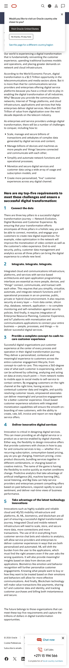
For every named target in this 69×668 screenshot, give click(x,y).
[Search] (43, 6)
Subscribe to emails (13, 648)
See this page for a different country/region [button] (31, 44)
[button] (6, 6)
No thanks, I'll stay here (21, 37)
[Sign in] (56, 6)
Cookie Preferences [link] (12, 643)
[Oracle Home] (14, 6)
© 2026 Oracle (10, 637)
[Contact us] (63, 6)
